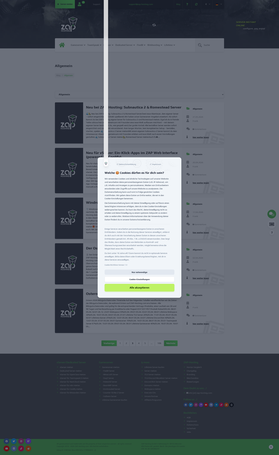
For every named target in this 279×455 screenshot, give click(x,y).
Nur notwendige (139, 272)
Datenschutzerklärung (140, 219)
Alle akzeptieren (139, 287)
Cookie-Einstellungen (139, 279)
